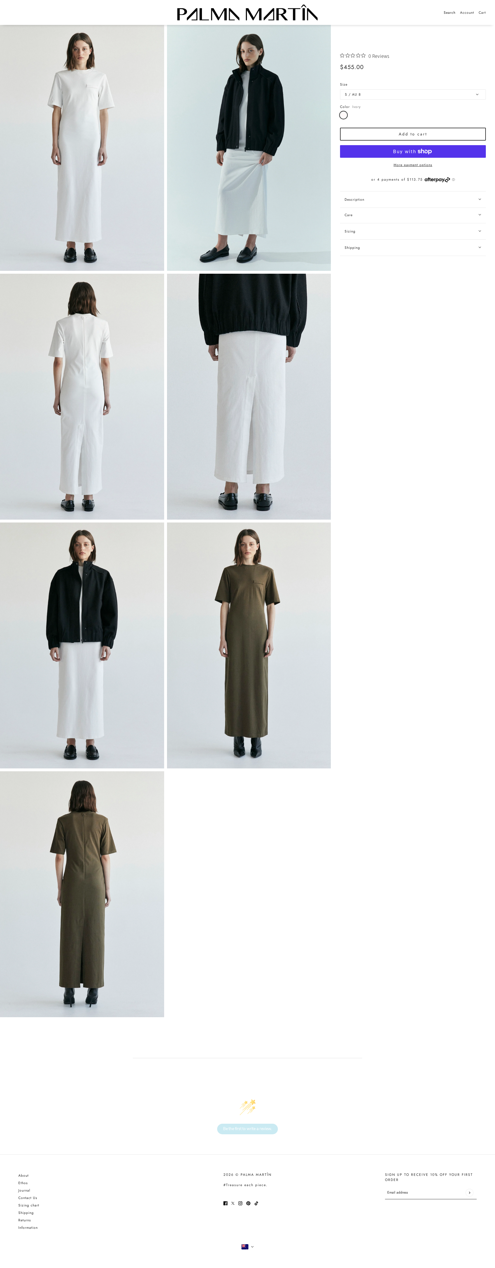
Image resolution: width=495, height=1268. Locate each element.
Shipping (26, 1212)
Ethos (23, 1183)
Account (467, 12)
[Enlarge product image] (82, 148)
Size (343, 84)
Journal (24, 1190)
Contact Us (27, 1197)
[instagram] (240, 1203)
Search (449, 12)
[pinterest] (248, 1203)
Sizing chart (28, 1205)
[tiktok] (256, 1203)
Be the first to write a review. (247, 1128)
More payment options (413, 164)
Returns (24, 1220)
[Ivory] (343, 115)
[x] (233, 1203)
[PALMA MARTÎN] (247, 12)
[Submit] (469, 1192)
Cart (482, 12)
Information (28, 1227)
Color (350, 106)
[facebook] (225, 1203)
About (23, 1175)
